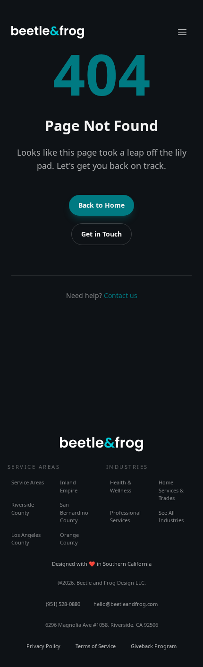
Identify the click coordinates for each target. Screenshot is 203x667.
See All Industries (171, 516)
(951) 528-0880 (63, 603)
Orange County (69, 538)
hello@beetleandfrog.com (125, 603)
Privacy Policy (43, 645)
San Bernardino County (74, 512)
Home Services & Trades (171, 490)
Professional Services (125, 516)
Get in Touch (101, 233)
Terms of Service (96, 645)
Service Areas (27, 482)
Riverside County (22, 508)
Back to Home (101, 205)
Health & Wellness (120, 486)
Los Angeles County (26, 538)
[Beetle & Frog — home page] (47, 32)
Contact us (120, 295)
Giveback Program (154, 645)
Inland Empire (68, 486)
